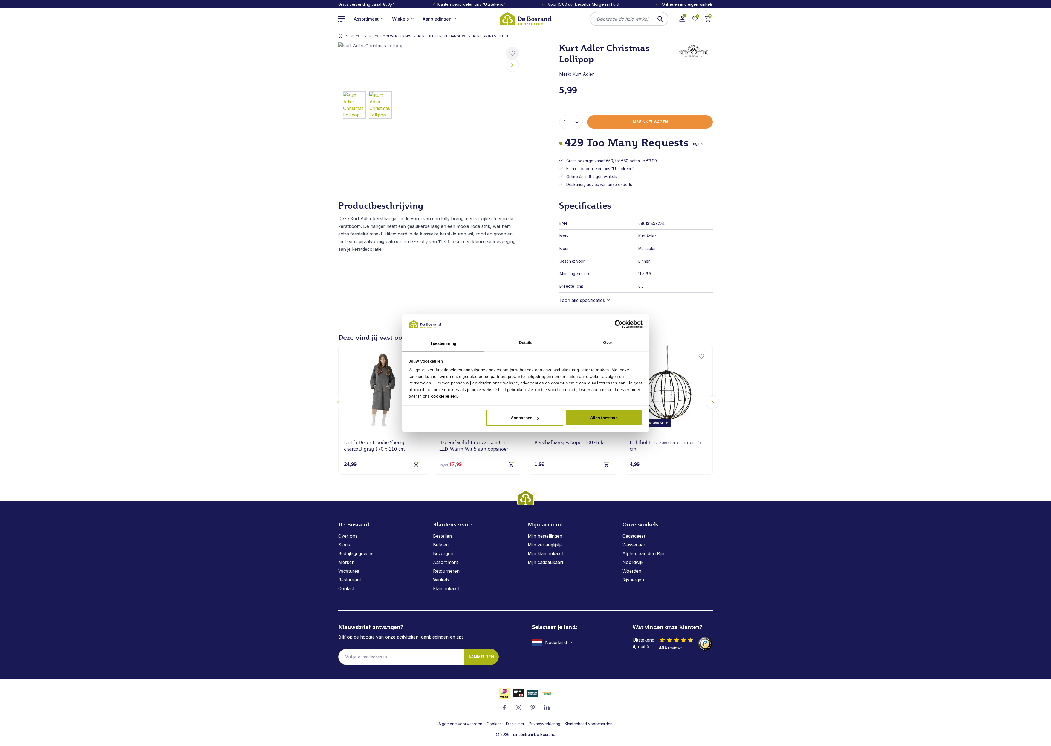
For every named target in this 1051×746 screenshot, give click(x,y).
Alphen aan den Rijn (643, 553)
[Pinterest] (532, 707)
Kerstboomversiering (389, 36)
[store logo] (525, 18)
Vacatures (348, 571)
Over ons (347, 536)
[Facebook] (504, 707)
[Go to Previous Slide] (338, 402)
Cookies (494, 723)
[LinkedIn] (546, 707)
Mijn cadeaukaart (545, 562)
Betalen (441, 544)
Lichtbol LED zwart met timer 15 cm (665, 445)
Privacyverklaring (544, 723)
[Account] (682, 19)
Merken (346, 562)
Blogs (344, 544)
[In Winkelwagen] (416, 464)
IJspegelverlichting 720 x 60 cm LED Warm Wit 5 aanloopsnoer (473, 445)
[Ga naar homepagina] (340, 36)
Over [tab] (607, 342)
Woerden (631, 571)
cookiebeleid (444, 396)
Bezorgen (443, 553)
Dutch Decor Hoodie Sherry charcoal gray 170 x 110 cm (374, 445)
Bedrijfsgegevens (355, 553)
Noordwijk (632, 562)
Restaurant (349, 579)
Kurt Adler (583, 74)
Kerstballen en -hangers (441, 36)
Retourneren (446, 571)
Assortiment (445, 562)
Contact (346, 588)
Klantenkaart (446, 588)
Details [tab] (525, 342)
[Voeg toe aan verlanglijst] (512, 53)
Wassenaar (633, 544)
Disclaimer (515, 723)
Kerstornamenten (490, 36)
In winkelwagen (649, 122)
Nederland (556, 642)
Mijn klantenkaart (546, 553)
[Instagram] (518, 707)
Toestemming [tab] (443, 343)
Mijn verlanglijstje (545, 544)
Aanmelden (481, 656)
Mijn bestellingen (545, 536)
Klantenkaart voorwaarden (589, 723)
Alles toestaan (603, 417)
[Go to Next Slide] (712, 402)
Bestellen (442, 536)
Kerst (356, 36)
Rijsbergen (633, 579)
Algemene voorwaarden (460, 723)
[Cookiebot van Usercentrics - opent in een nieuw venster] (619, 324)
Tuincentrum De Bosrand (533, 734)
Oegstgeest (633, 536)
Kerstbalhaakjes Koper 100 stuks (570, 442)
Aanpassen (521, 417)
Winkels (441, 579)
